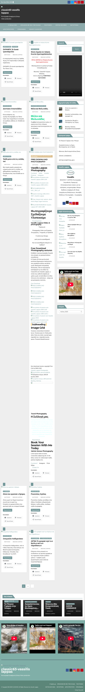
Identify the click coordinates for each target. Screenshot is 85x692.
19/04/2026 (50, 611)
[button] (82, 27)
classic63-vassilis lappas (15, 670)
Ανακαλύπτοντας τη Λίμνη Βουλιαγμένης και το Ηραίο (32, 607)
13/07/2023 (35, 164)
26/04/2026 (29, 611)
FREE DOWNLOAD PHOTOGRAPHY (39, 160)
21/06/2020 (72, 220)
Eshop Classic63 (35, 29)
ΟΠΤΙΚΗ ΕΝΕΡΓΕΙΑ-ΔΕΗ (67, 160)
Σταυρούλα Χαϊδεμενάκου (13, 539)
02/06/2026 (8, 611)
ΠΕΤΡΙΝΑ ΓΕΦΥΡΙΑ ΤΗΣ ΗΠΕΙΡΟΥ (9, 601)
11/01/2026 (70, 611)
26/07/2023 (35, 111)
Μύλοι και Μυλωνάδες (39, 109)
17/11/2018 (72, 229)
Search (61, 43)
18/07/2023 (7, 164)
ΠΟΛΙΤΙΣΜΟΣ (48, 25)
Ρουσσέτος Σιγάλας (38, 494)
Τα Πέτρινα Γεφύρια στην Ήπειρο (69, 140)
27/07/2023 (7, 111)
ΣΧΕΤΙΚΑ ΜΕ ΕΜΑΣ (61, 25)
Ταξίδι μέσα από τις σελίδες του (13, 160)
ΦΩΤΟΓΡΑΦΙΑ (74, 25)
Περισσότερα (7, 72)
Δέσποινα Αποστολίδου (12, 109)
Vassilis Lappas (35, 370)
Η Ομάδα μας (12, 25)
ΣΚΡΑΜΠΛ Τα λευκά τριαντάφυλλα (10, 50)
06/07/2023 (35, 548)
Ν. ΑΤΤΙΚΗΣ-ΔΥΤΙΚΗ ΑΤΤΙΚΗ (45, 538)
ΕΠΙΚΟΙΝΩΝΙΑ (22, 29)
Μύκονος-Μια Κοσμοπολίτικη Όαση (69, 151)
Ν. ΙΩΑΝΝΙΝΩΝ (6, 491)
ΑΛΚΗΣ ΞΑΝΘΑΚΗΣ (65, 155)
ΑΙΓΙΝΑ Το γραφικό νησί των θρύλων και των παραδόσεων (42, 543)
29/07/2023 (7, 54)
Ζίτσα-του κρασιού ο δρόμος (14, 494)
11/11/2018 (72, 238)
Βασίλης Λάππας (17, 54)
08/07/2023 (7, 541)
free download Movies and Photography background (41, 156)
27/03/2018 (72, 247)
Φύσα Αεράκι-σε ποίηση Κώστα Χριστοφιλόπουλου (41, 53)
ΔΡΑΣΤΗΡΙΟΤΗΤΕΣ (8, 29)
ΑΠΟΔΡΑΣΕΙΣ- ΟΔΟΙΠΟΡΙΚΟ (31, 601)
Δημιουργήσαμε (7, 46)
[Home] (3, 25)
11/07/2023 (7, 497)
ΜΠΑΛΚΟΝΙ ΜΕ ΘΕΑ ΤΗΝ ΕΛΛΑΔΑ (31, 25)
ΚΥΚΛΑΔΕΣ (48, 601)
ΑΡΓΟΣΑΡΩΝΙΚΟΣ (35, 538)
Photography (44, 370)
